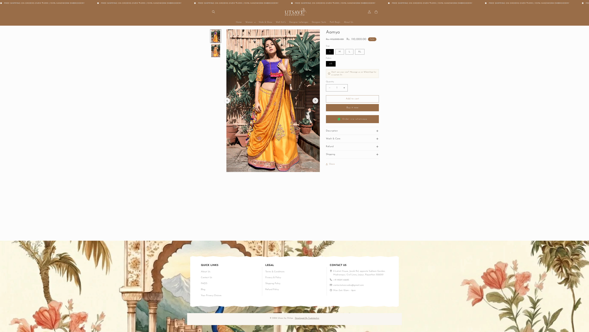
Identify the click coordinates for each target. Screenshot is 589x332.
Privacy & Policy (273, 277)
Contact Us (206, 277)
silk (330, 64)
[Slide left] (227, 101)
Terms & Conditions (275, 272)
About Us (205, 272)
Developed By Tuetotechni (307, 318)
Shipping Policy (272, 283)
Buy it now (352, 108)
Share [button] (332, 164)
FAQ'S (204, 283)
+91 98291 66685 (341, 280)
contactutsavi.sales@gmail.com (348, 285)
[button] (213, 11)
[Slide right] (315, 101)
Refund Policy (272, 289)
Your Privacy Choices (211, 295)
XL (359, 52)
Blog (203, 289)
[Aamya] (215, 36)
